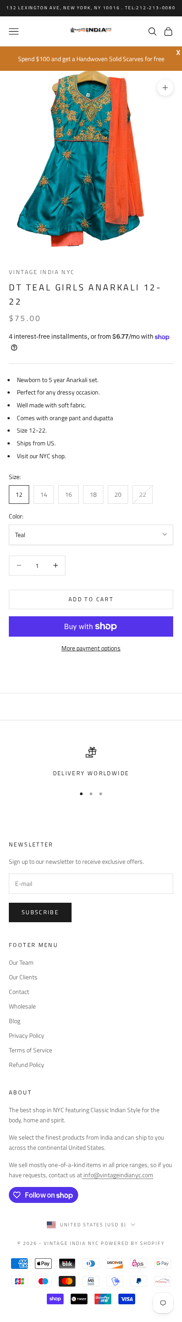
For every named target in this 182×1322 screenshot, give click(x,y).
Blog (14, 1020)
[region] (91, 762)
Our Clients (23, 977)
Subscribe (40, 912)
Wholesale (22, 1006)
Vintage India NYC (42, 271)
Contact (19, 991)
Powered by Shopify (133, 1243)
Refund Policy (26, 1064)
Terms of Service (30, 1050)
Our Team (21, 962)
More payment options (91, 648)
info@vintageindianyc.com (117, 1174)
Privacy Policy (26, 1035)
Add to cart (91, 599)
